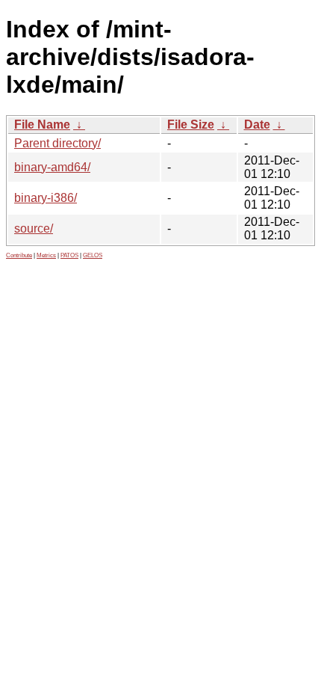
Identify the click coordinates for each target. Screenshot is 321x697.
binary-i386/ (45, 197)
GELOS (92, 255)
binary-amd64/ (52, 167)
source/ (33, 228)
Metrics (46, 255)
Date (257, 124)
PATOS (69, 255)
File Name (42, 124)
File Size (190, 124)
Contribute (19, 255)
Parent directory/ (57, 143)
